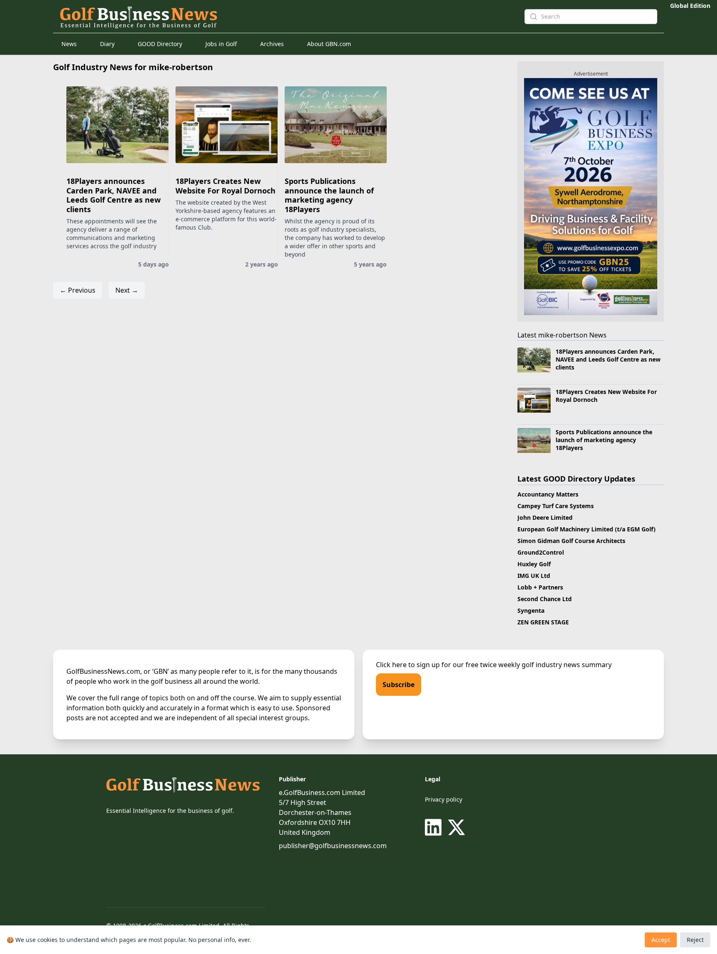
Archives (272, 44)
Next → (126, 290)
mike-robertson (563, 335)
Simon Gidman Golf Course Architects (571, 541)
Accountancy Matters (547, 494)
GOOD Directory (160, 44)
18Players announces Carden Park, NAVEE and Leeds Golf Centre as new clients (113, 195)
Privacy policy (443, 799)
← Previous (77, 290)
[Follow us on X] (456, 827)
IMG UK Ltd (533, 576)
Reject (695, 940)
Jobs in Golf (221, 44)
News (69, 44)
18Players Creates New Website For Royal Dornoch (226, 186)
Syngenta (530, 610)
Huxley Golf (534, 564)
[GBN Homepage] (277, 16)
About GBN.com (329, 44)
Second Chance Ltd (544, 599)
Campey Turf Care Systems (555, 506)
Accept (660, 940)
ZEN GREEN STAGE (543, 622)
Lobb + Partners (540, 587)
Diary (107, 44)
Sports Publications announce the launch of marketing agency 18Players (329, 195)
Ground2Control (540, 552)
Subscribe (399, 684)
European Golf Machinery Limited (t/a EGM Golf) (586, 529)
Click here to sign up (408, 664)
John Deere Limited (545, 517)
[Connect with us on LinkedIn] (435, 827)
